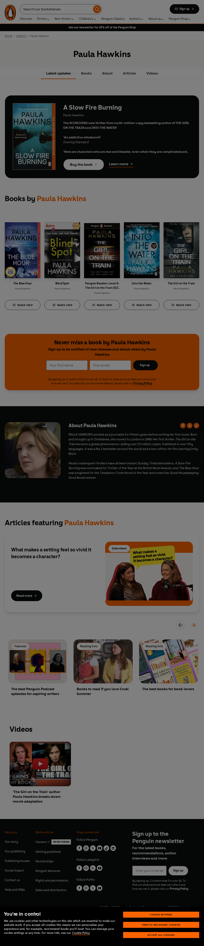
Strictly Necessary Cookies (161, 924)
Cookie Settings (161, 914)
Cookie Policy (81, 933)
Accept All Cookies (161, 934)
